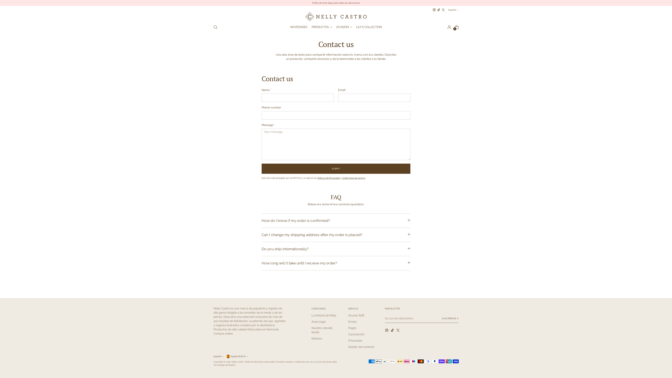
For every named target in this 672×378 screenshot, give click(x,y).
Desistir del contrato (361, 347)
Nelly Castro (238, 361)
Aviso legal (319, 321)
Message (268, 125)
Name (266, 90)
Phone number (271, 107)
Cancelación (356, 334)
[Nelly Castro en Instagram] (434, 9)
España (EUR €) (238, 356)
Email (342, 90)
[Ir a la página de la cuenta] (449, 27)
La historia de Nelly (324, 315)
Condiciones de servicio (353, 178)
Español (452, 10)
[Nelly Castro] (336, 16)
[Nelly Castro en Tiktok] (438, 9)
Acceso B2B (356, 315)
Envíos (352, 321)
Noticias (317, 338)
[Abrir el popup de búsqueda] (215, 27)
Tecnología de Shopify (224, 365)
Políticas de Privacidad (328, 178)
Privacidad (355, 340)
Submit (336, 168)
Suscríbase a (450, 318)
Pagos (352, 328)
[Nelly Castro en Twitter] (443, 9)
